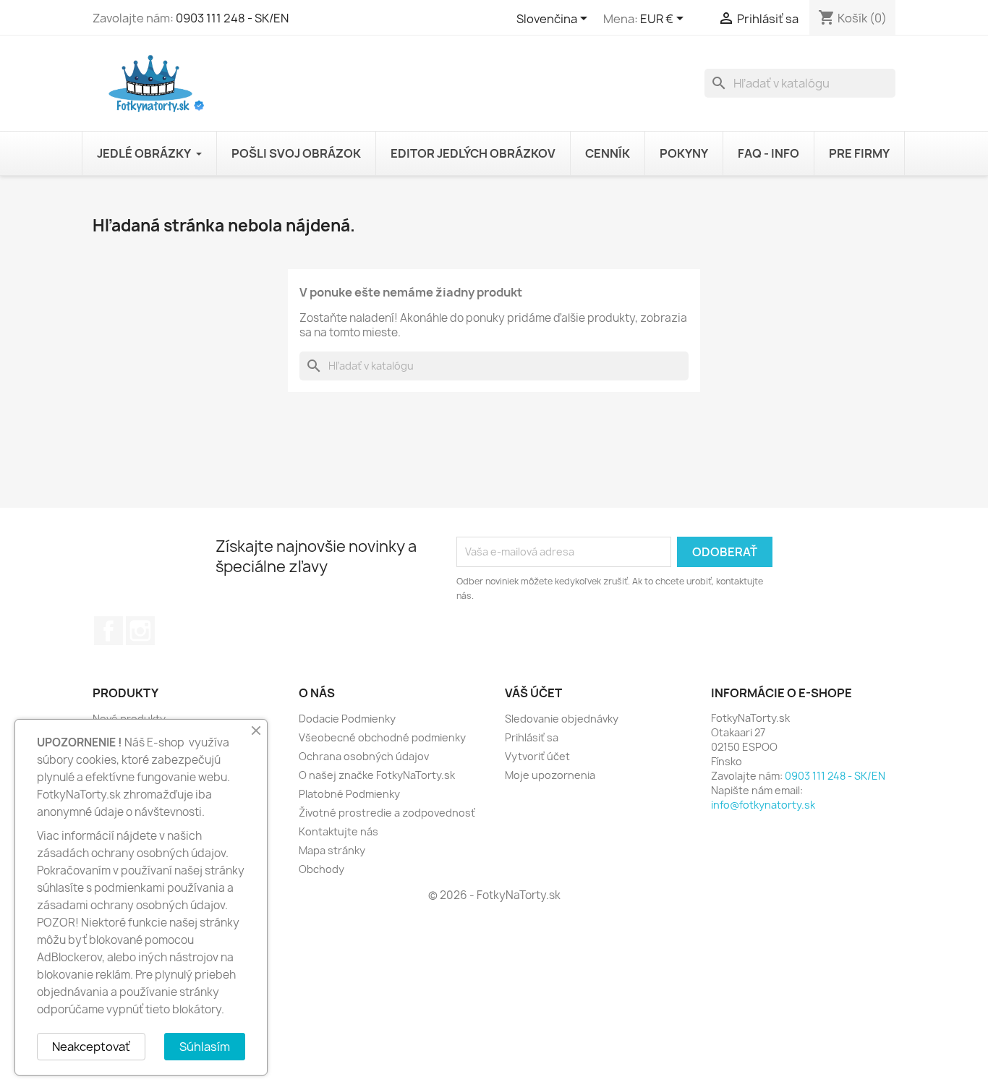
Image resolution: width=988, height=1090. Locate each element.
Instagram (140, 630)
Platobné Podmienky (349, 794)
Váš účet (533, 693)
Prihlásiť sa (531, 737)
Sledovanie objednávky (561, 718)
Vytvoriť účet (537, 756)
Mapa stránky (332, 850)
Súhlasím (204, 1047)
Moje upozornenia (550, 775)
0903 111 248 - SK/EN (232, 18)
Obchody (321, 869)
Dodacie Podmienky (347, 718)
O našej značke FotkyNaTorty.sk (377, 775)
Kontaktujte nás (338, 831)
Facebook (108, 630)
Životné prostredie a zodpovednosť (387, 812)
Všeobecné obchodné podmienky (382, 737)
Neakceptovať (91, 1047)
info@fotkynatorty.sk (763, 805)
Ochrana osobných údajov (364, 756)
